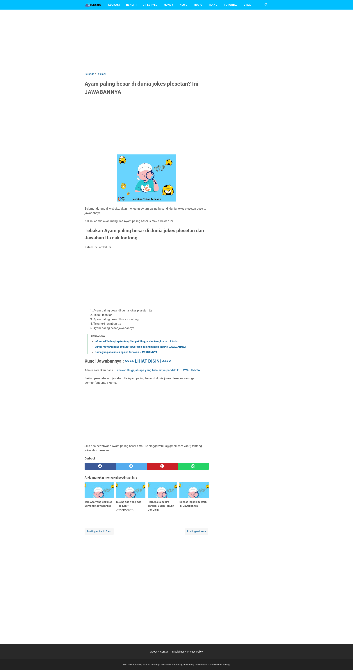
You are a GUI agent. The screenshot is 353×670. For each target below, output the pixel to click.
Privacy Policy (195, 651)
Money (168, 4)
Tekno (213, 4)
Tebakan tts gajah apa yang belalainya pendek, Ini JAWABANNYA (157, 370)
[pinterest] (162, 466)
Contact (164, 651)
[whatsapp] (193, 466)
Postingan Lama (196, 531)
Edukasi (114, 4)
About (153, 651)
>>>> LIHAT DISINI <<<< (148, 361)
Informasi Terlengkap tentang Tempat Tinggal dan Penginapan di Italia (136, 341)
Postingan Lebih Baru (99, 531)
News (183, 4)
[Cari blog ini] (266, 5)
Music (198, 4)
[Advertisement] (176, 41)
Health (131, 4)
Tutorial (230, 4)
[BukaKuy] (93, 5)
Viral (248, 4)
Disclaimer (178, 651)
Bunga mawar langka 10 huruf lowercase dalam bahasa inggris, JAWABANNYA (140, 346)
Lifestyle (150, 4)
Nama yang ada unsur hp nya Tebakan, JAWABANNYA (126, 352)
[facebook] (100, 466)
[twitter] (131, 466)
